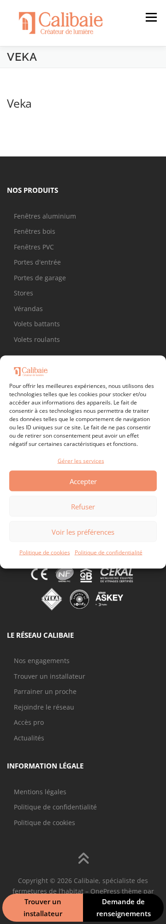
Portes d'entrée (37, 262)
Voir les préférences (83, 531)
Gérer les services (81, 460)
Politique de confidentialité (108, 552)
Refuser (83, 506)
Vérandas (28, 308)
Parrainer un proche (45, 691)
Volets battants (37, 323)
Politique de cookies (44, 552)
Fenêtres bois (34, 231)
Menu (150, 17)
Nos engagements (42, 660)
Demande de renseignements (123, 907)
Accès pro (29, 722)
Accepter (83, 480)
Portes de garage (40, 277)
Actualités (29, 737)
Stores (23, 293)
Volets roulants (37, 339)
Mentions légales (40, 791)
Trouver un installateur (49, 676)
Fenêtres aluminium (45, 216)
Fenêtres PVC (34, 247)
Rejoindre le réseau (44, 707)
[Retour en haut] (83, 859)
